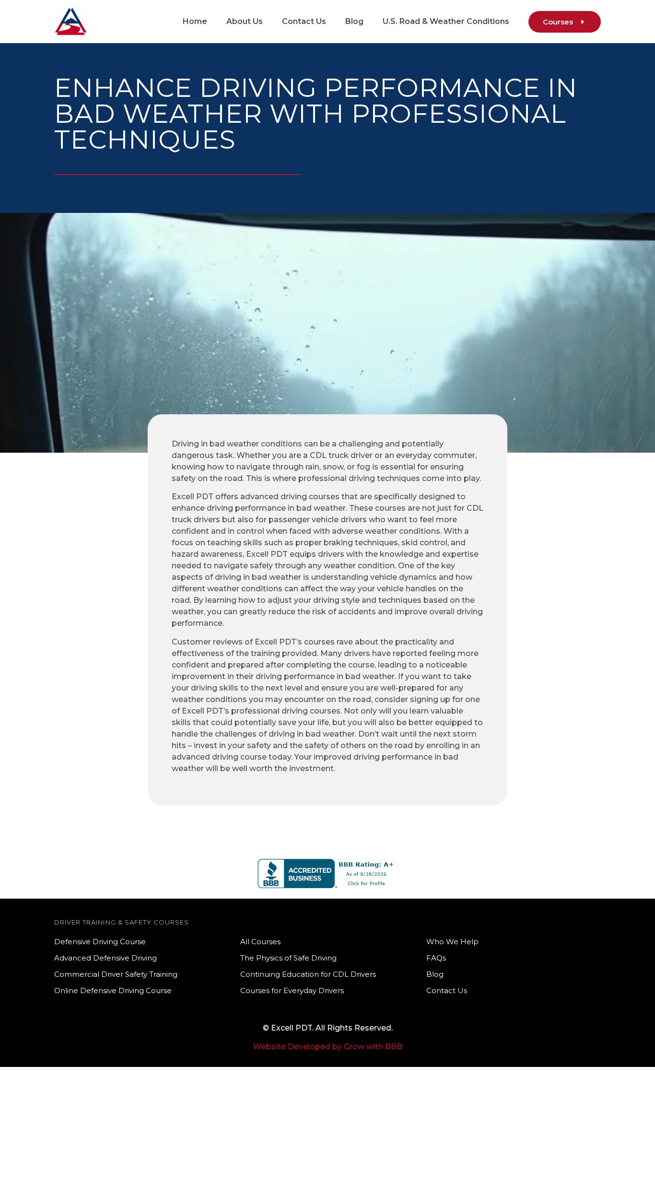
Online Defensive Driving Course (113, 990)
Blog (354, 21)
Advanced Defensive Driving (105, 957)
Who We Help (452, 941)
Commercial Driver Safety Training (115, 974)
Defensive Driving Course (100, 941)
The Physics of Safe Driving (288, 957)
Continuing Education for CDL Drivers (308, 974)
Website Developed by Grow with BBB (327, 1046)
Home (195, 21)
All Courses (260, 941)
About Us (244, 21)
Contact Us (304, 21)
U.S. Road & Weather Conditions (446, 21)
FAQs (436, 957)
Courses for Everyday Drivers (292, 990)
